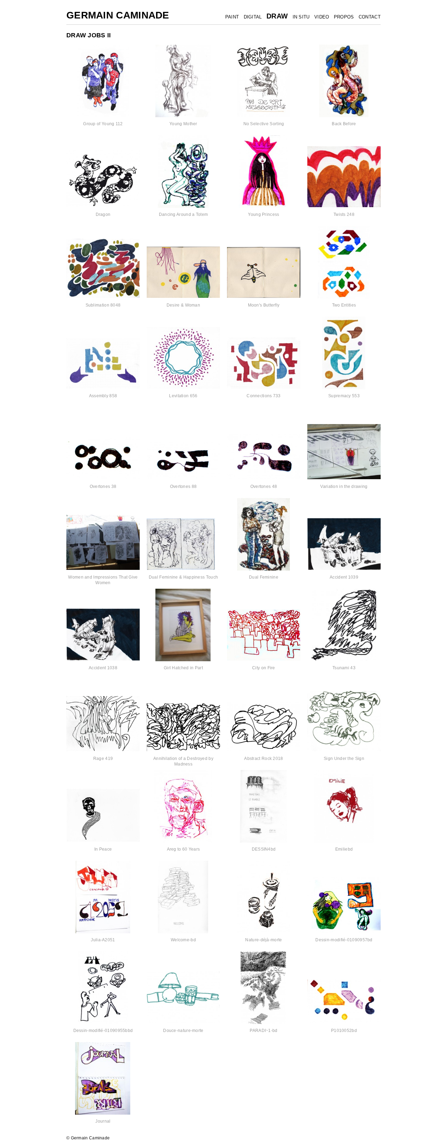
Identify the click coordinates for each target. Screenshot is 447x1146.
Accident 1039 (344, 577)
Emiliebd (344, 849)
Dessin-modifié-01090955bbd (103, 1030)
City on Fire (263, 667)
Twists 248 (344, 214)
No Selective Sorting (263, 123)
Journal (102, 1121)
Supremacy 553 (344, 395)
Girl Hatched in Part (183, 667)
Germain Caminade (117, 15)
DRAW (277, 16)
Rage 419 (103, 758)
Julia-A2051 (103, 939)
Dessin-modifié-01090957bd (344, 939)
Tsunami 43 (344, 667)
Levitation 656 (183, 395)
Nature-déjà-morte (263, 939)
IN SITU (301, 17)
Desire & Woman (183, 305)
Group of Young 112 (103, 123)
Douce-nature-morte (183, 1030)
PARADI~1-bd (263, 1030)
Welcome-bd (183, 939)
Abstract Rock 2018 (263, 758)
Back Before (344, 123)
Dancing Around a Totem (183, 214)
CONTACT (370, 17)
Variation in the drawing (343, 486)
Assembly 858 (103, 395)
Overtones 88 (183, 486)
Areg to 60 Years (183, 849)
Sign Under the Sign (344, 758)
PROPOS (344, 17)
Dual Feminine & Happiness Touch (183, 577)
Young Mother (183, 123)
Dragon (103, 214)
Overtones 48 (263, 486)
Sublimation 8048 (103, 305)
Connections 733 (264, 395)
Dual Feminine (263, 577)
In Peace (103, 849)
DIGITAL (253, 17)
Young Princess (263, 214)
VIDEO (321, 17)
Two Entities (344, 305)
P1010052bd (344, 1030)
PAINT (232, 17)
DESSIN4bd (264, 849)
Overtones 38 (103, 486)
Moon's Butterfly (264, 305)
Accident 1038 (103, 667)
